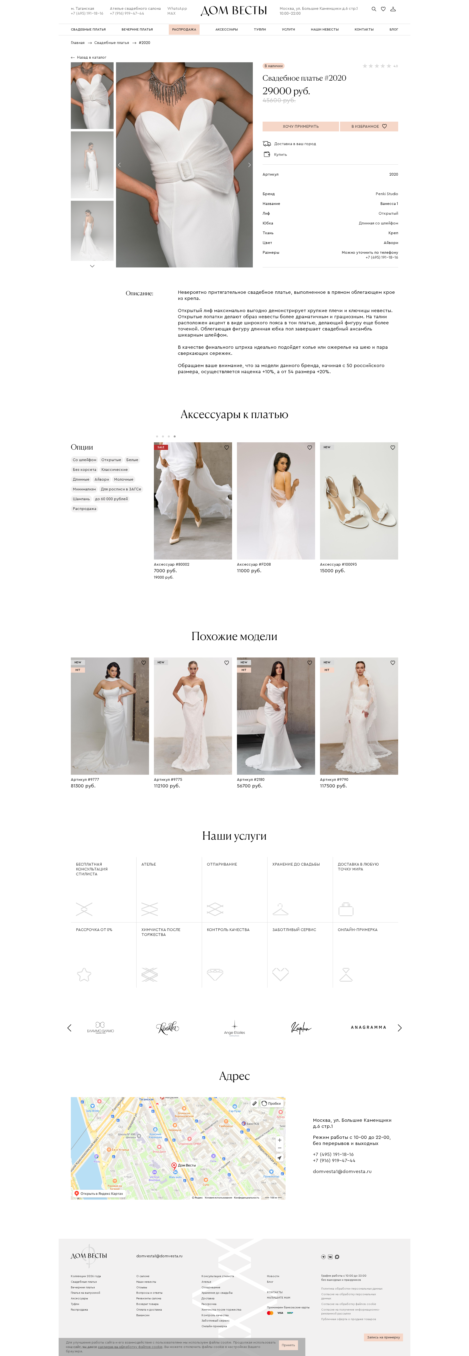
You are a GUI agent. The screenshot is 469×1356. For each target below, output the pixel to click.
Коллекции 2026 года (86, 1276)
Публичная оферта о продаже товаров (348, 1319)
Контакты (275, 1292)
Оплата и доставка (149, 1309)
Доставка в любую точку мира (358, 866)
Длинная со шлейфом (378, 223)
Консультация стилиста (218, 1276)
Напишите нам (278, 1297)
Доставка (208, 1298)
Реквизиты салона (148, 1298)
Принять (288, 1345)
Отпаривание (222, 864)
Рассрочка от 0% (94, 930)
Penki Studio (387, 194)
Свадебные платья (84, 1281)
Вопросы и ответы (149, 1292)
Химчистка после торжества (160, 932)
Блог (270, 1281)
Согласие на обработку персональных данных (348, 1296)
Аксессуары (79, 1298)
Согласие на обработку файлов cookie (348, 1304)
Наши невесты (146, 1281)
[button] (92, 264)
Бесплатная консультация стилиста (92, 869)
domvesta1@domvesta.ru (342, 1171)
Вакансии (142, 1315)
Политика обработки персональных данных (352, 1288)
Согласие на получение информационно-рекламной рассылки (350, 1311)
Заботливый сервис (294, 930)
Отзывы (141, 1287)
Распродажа (79, 1309)
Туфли (75, 1304)
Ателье (148, 864)
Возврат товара (147, 1304)
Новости (273, 1276)
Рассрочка (209, 1304)
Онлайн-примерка (358, 930)
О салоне (142, 1276)
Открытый (388, 213)
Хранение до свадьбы (296, 864)
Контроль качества (228, 930)
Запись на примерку (383, 1337)
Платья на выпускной (85, 1292)
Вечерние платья (83, 1287)
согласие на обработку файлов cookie (130, 1347)
